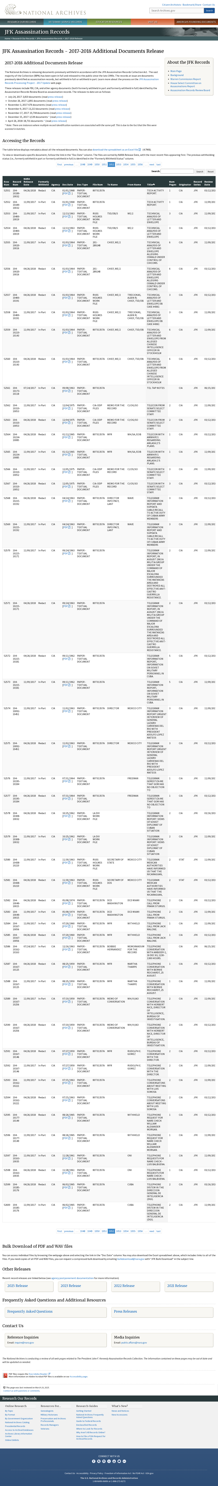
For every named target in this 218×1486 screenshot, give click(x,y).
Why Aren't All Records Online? (90, 1432)
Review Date (208, 183)
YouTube (114, 1461)
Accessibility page (78, 1376)
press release (55, 96)
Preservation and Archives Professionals (53, 1419)
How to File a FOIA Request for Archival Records (90, 1437)
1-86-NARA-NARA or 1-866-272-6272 (109, 1481)
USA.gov (150, 1473)
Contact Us (209, 4)
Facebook (94, 1461)
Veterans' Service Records (65, 21)
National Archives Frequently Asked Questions (90, 1416)
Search (209, 10)
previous (68, 164)
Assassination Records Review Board (190, 90)
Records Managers (50, 1424)
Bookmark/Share (192, 4)
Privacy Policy (96, 1473)
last (158, 164)
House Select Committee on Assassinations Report (185, 84)
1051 (104, 164)
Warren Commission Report (185, 79)
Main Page (176, 71)
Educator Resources (109, 21)
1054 (125, 164)
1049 (89, 164)
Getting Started (83, 1410)
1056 (140, 164)
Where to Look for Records (89, 1428)
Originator (185, 184)
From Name (134, 184)
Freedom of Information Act (118, 1473)
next (151, 164)
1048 (82, 164)
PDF (65, 193)
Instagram (104, 1461)
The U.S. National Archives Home (45, 9)
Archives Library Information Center (18, 1435)
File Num (98, 184)
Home (7, 38)
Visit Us (152, 21)
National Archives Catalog (17, 1422)
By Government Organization (19, 1418)
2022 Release (124, 1286)
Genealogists (47, 1410)
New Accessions (120, 1414)
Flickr (124, 1461)
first (59, 164)
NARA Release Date (28, 181)
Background (177, 75)
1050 (97, 164)
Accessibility (82, 1473)
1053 (118, 164)
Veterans (45, 1428)
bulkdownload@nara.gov (130, 1258)
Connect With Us (109, 1456)
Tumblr (109, 1461)
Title (150, 184)
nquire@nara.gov (24, 1342)
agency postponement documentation (72, 1278)
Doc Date (67, 184)
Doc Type (82, 184)
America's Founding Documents (196, 21)
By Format (10, 1414)
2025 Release (17, 1286)
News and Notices (120, 1410)
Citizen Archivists (171, 4)
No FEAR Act (138, 1473)
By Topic (9, 1410)
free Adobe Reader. (38, 1374)
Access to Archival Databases (19, 1430)
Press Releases (125, 1311)
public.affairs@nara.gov (134, 1342)
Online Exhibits (12, 1440)
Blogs (119, 1461)
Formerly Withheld (43, 183)
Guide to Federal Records (88, 1421)
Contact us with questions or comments (21, 1390)
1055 (132, 164)
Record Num (17, 183)
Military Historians (49, 1414)
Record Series (198, 183)
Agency (55, 184)
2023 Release (71, 1286)
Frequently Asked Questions (30, 1311)
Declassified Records (86, 1424)
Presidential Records (15, 1426)
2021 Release (177, 1286)
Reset (211, 171)
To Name (112, 184)
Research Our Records (22, 21)
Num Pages (172, 183)
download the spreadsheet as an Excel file (115, 149)
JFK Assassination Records (49, 38)
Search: (155, 171)
